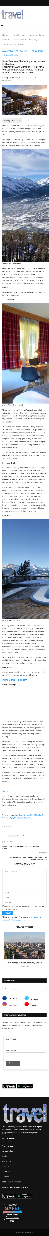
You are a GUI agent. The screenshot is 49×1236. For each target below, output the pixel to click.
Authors (5, 1177)
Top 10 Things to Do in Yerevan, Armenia (24, 962)
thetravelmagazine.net (12, 1211)
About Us (6, 1166)
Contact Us (6, 1161)
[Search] (46, 26)
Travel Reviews (18, 35)
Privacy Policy (7, 1151)
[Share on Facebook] (29, 836)
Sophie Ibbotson (12, 77)
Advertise (6, 1171)
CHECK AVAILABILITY (14, 680)
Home (5, 35)
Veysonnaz (7, 826)
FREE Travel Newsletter (11, 1182)
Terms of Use (7, 1146)
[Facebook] (13, 3)
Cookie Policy (7, 1156)
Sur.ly (16, 1217)
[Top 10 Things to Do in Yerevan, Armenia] (24, 945)
